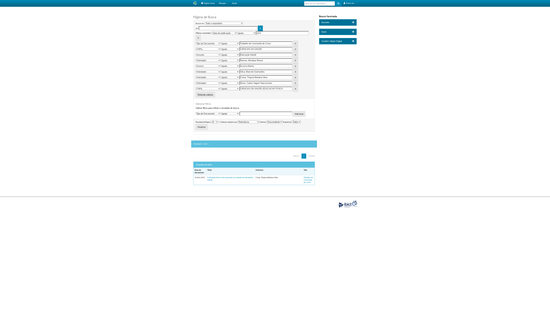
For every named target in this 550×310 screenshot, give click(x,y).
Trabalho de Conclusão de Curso (308, 180)
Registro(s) (287, 122)
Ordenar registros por (229, 122)
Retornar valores (205, 94)
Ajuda (234, 3)
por (197, 28)
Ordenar (263, 122)
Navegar (222, 3)
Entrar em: (350, 3)
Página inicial (209, 3)
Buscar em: (200, 24)
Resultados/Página (203, 122)
